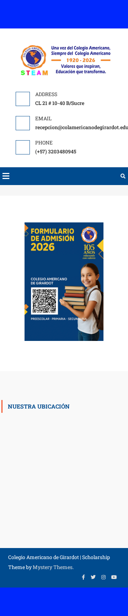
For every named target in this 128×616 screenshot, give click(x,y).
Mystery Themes (53, 567)
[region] (64, 281)
